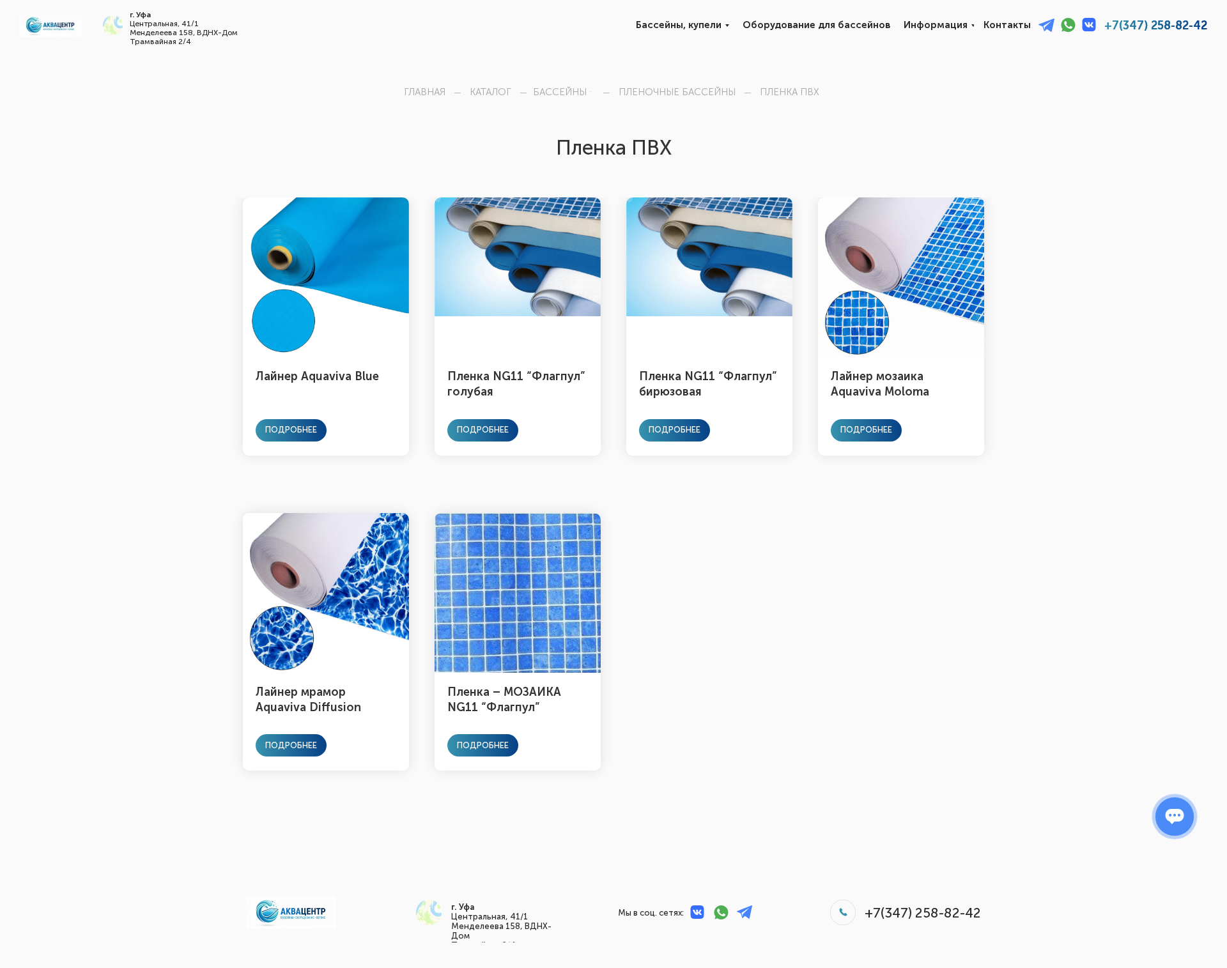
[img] (50, 26)
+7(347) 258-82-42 (1155, 26)
